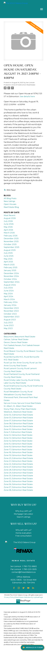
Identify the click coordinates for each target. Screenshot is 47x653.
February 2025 (10, 267)
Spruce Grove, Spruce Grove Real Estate (22, 403)
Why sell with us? (23, 530)
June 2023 (9, 325)
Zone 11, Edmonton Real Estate (18, 432)
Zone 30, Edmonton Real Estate (18, 476)
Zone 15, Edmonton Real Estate (18, 444)
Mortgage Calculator (23, 514)
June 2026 (8, 224)
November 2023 (11, 311)
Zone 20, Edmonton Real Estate (18, 458)
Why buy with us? (23, 511)
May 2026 (8, 227)
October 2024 (10, 279)
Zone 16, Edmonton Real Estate (18, 447)
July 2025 (8, 253)
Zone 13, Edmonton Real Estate (18, 438)
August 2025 (10, 250)
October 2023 (10, 314)
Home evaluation (23, 533)
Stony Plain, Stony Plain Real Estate (20, 409)
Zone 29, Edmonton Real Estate (18, 473)
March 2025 (9, 265)
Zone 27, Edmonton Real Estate (18, 467)
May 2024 (8, 294)
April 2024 (8, 296)
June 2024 (9, 291)
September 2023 (11, 317)
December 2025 (11, 238)
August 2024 (10, 285)
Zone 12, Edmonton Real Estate (18, 435)
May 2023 (8, 328)
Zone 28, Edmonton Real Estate (18, 470)
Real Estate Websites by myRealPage (29, 597)
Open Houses (10, 204)
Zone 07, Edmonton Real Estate (23, 85)
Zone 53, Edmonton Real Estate (18, 478)
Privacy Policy (9, 597)
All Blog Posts (10, 198)
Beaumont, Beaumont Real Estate (19, 337)
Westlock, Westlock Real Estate (18, 412)
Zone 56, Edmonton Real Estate (18, 484)
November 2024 (11, 276)
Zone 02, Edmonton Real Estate (18, 415)
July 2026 (8, 221)
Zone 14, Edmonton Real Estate (18, 441)
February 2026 (10, 236)
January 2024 (10, 305)
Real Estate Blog (11, 207)
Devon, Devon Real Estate (15, 342)
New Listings (9, 201)
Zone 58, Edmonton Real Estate (18, 490)
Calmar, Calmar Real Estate (16, 339)
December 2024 (11, 273)
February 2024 (10, 302)
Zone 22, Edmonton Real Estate (18, 464)
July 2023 (8, 323)
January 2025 (10, 270)
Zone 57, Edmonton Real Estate (18, 487)
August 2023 (10, 320)
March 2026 (9, 233)
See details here (27, 96)
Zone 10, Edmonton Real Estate (18, 429)
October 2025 (10, 244)
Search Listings (23, 517)
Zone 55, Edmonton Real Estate (18, 481)
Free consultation (23, 536)
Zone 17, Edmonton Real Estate (18, 449)
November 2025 (11, 241)
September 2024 (11, 282)
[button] (14, 588)
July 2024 (8, 288)
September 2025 (11, 247)
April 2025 (8, 262)
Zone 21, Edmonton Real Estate (18, 461)
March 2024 (9, 299)
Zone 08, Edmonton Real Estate (18, 423)
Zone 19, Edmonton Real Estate (18, 455)
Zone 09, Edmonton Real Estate (18, 426)
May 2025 (8, 259)
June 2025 (8, 256)
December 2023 (11, 308)
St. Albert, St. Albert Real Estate (18, 406)
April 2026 (8, 230)
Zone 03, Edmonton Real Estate (18, 418)
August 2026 (10, 218)
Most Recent (9, 215)
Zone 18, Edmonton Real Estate (18, 452)
